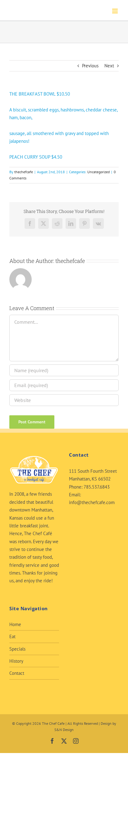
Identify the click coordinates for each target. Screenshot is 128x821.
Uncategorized (98, 171)
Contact (16, 673)
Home (15, 624)
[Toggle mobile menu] (115, 11)
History (16, 661)
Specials (17, 649)
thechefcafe (23, 171)
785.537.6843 (97, 487)
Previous (90, 66)
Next (109, 66)
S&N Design (64, 729)
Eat (12, 636)
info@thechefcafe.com (92, 502)
